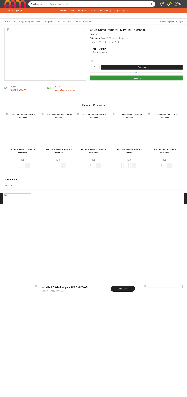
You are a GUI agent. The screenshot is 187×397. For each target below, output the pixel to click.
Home (63, 11)
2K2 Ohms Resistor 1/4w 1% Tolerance (164, 151)
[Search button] (152, 4)
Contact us (103, 11)
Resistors (66, 21)
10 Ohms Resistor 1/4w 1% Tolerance (22, 151)
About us (82, 11)
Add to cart (142, 67)
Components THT (52, 21)
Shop (72, 11)
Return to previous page (171, 21)
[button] (27, 165)
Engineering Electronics (30, 21)
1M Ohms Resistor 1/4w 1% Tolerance (129, 151)
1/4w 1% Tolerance (82, 21)
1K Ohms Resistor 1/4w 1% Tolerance (93, 151)
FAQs (92, 11)
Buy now (137, 78)
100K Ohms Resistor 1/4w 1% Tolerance (58, 151)
